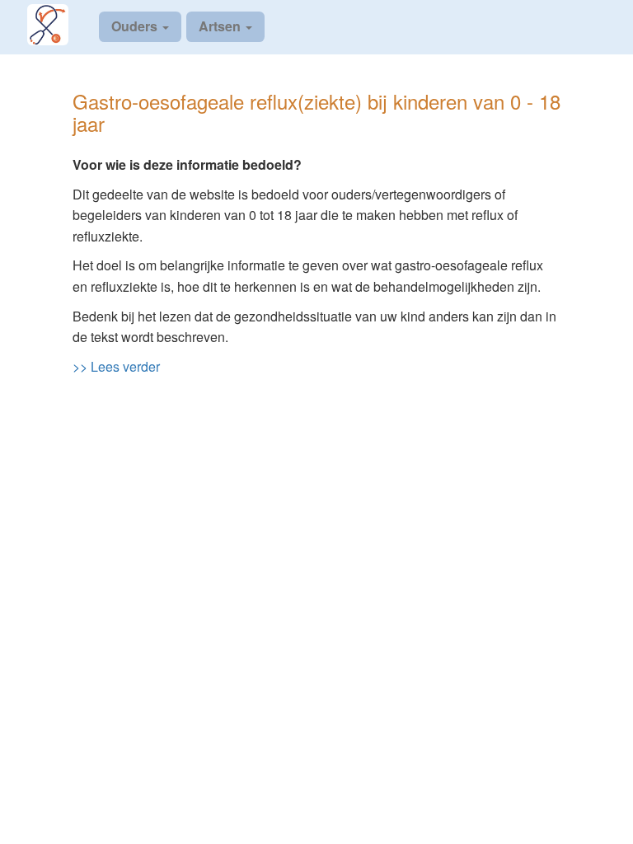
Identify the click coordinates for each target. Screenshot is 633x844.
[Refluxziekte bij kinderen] (57, 24)
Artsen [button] (221, 25)
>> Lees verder (116, 366)
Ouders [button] (136, 25)
